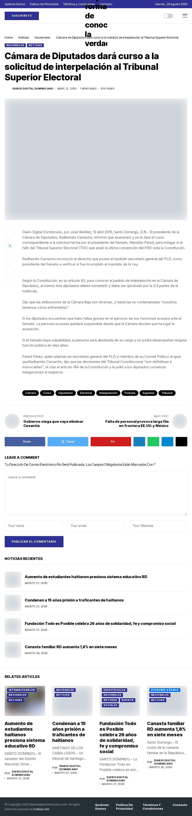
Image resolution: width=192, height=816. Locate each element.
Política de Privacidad (124, 806)
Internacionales (22, 690)
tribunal (167, 393)
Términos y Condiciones (153, 806)
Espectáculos (114, 690)
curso (47, 393)
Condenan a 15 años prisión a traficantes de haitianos (74, 600)
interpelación (108, 393)
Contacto (180, 805)
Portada (130, 393)
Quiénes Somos (102, 806)
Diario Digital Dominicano (32, 88)
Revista (127, 700)
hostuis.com (41, 809)
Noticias (23, 37)
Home (9, 37)
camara (30, 393)
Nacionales (42, 37)
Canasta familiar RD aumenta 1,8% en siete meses (71, 646)
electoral (86, 393)
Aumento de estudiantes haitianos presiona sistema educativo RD (86, 576)
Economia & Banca (165, 690)
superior (148, 393)
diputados (66, 393)
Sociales (110, 705)
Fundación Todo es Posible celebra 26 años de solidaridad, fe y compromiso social (100, 623)
